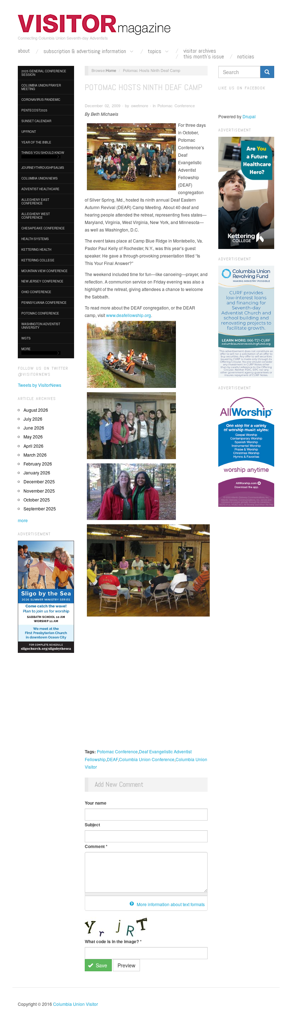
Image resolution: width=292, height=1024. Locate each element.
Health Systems (35, 238)
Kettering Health (36, 249)
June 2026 (34, 428)
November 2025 (39, 491)
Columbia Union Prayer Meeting (41, 87)
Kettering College (37, 260)
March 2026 (35, 455)
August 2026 (36, 410)
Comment (96, 846)
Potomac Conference (40, 313)
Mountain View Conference (44, 271)
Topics (155, 51)
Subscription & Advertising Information (85, 51)
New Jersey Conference (42, 281)
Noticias (245, 56)
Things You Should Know (42, 152)
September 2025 (40, 508)
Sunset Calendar (36, 121)
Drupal (249, 116)
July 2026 (33, 419)
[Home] (94, 24)
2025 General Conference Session (43, 73)
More (26, 349)
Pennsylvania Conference (44, 302)
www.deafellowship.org (128, 315)
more (23, 520)
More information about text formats (170, 904)
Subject (92, 824)
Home (111, 70)
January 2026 (37, 472)
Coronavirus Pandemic (40, 99)
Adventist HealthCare (40, 189)
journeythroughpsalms (42, 167)
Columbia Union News (39, 178)
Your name (95, 803)
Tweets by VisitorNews (39, 385)
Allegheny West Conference (35, 215)
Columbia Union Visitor (75, 1004)
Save (100, 965)
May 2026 (33, 436)
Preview (126, 965)
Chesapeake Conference (43, 228)
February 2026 (38, 464)
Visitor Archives (199, 51)
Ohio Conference (36, 292)
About (24, 51)
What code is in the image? (113, 941)
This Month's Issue (203, 56)
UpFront (28, 131)
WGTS (26, 338)
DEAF (112, 759)
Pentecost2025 (34, 110)
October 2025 (37, 500)
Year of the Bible (36, 142)
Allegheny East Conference (35, 201)
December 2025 (39, 481)
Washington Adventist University (40, 325)
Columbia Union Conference (146, 759)
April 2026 (33, 446)
